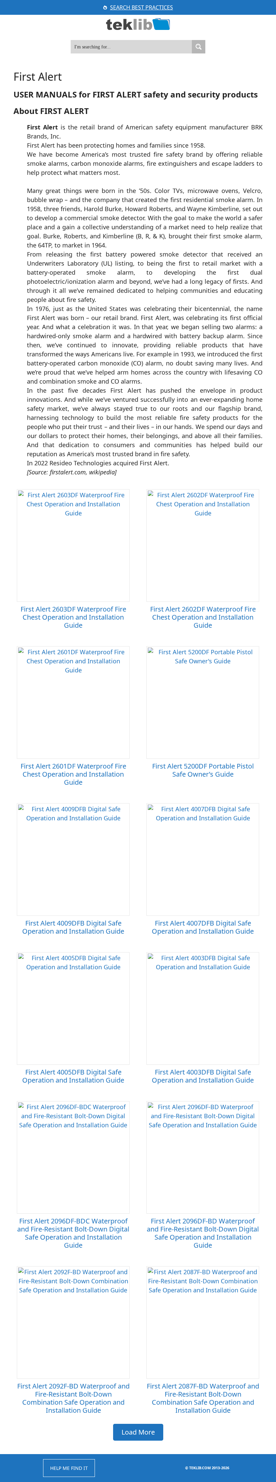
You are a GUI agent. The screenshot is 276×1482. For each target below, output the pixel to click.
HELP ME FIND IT (69, 1468)
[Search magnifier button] (198, 46)
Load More (138, 1432)
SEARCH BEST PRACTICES (141, 7)
